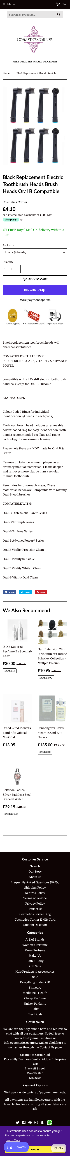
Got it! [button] (35, 1149)
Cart (64, 4)
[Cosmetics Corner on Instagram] (36, 1123)
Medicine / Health (35, 993)
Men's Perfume (35, 950)
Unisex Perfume (35, 1003)
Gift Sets (35, 966)
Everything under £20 (35, 982)
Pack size (8, 245)
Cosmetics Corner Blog (35, 914)
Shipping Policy (35, 887)
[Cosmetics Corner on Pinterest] (30, 1123)
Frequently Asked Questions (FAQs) (35, 882)
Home (6, 73)
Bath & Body (35, 961)
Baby (35, 1009)
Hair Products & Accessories (35, 971)
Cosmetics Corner (15, 202)
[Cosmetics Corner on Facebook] (24, 1123)
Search (35, 866)
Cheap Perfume (35, 998)
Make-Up (35, 955)
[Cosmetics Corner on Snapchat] (42, 1123)
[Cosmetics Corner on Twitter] (17, 1123)
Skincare (35, 987)
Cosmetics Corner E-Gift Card (35, 919)
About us (35, 877)
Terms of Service (35, 898)
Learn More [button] (13, 1140)
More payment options (35, 300)
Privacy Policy (35, 903)
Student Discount (35, 925)
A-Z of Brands (35, 939)
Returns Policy (35, 893)
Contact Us (35, 909)
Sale (35, 977)
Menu (11, 4)
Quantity (8, 261)
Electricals (35, 1014)
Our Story (35, 871)
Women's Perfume (35, 945)
